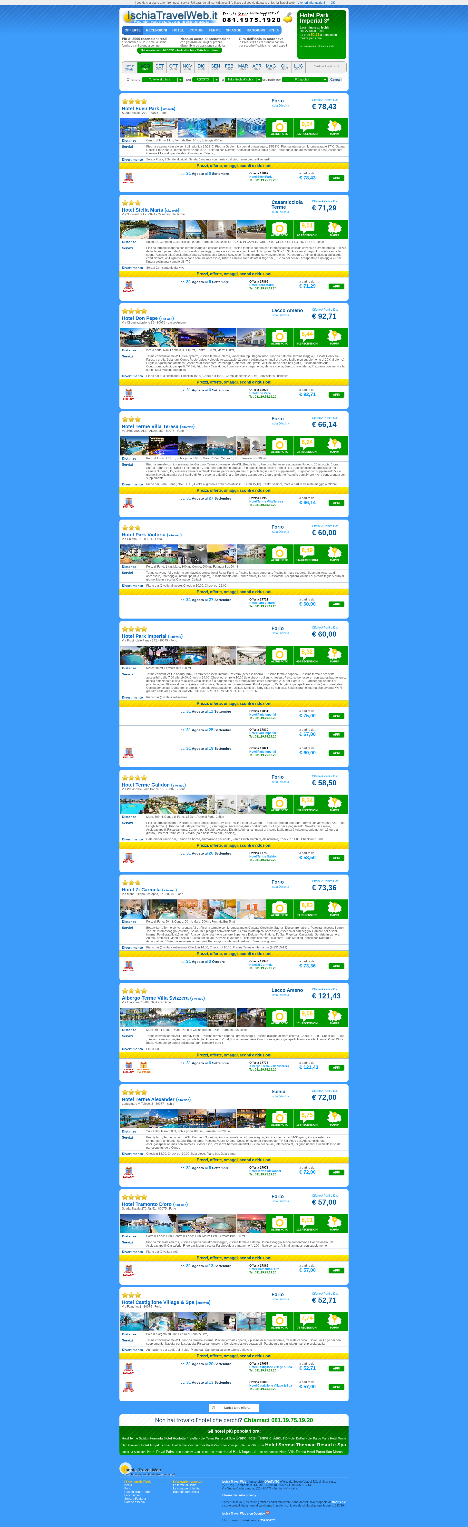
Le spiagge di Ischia (186, 1488)
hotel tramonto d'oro (147, 1204)
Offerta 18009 (258, 1382)
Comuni (196, 30)
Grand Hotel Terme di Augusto (262, 1438)
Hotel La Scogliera (134, 1452)
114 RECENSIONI (307, 554)
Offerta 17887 (258, 173)
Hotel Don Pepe (211, 1452)
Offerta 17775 (258, 1062)
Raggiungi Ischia (263, 30)
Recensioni (156, 30)
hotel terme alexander (148, 1099)
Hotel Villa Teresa (292, 1452)
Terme (215, 30)
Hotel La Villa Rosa (251, 1445)
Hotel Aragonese (267, 1452)
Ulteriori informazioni (311, 2)
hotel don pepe (140, 318)
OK (333, 2)
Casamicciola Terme (137, 1492)
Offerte (133, 30)
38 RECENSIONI (307, 446)
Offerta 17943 (258, 961)
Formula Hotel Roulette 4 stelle (174, 1438)
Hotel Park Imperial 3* (314, 18)
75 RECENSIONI (307, 1321)
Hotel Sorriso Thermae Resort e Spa (305, 1444)
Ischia (128, 1485)
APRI (336, 178)
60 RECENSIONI (307, 229)
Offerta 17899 (258, 281)
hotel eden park (140, 108)
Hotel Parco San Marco (325, 1452)
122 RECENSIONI (307, 1223)
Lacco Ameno (133, 1495)
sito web (168, 109)
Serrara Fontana (135, 1498)
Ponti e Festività (326, 66)
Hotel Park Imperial (239, 1451)
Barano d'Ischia (134, 1502)
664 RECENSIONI (307, 655)
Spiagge (233, 30)
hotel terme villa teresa (150, 426)
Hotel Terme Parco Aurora (188, 1445)
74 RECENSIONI (307, 909)
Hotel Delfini (296, 1438)
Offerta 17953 (258, 498)
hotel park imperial (144, 636)
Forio (127, 1488)
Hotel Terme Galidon (135, 1438)
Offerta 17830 (258, 729)
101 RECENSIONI (307, 1017)
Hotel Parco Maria (317, 1438)
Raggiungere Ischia (186, 1492)
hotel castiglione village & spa (158, 1302)
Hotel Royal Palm (160, 1452)
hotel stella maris (142, 210)
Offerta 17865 (258, 1265)
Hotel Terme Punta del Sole (216, 1438)
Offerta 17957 (258, 1363)
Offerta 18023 (258, 390)
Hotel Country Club (187, 1452)
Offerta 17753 (258, 853)
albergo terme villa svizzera (155, 998)
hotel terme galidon (146, 785)
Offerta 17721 (258, 599)
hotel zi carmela (141, 889)
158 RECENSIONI (307, 804)
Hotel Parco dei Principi (222, 1445)
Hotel (178, 30)
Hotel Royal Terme (155, 1445)
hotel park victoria (144, 534)
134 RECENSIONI (307, 1119)
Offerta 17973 (258, 1167)
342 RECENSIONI (307, 337)
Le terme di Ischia (184, 1485)
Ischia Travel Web (142, 1470)
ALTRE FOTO (279, 133)
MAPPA (334, 133)
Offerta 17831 (258, 711)
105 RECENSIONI (307, 128)
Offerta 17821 (258, 748)
